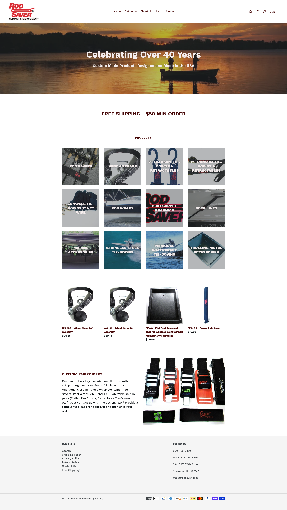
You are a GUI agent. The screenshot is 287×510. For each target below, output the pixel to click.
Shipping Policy (71, 454)
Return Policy (70, 462)
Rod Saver (76, 498)
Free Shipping (70, 470)
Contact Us (69, 466)
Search (66, 450)
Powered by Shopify (92, 498)
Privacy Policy (71, 458)
